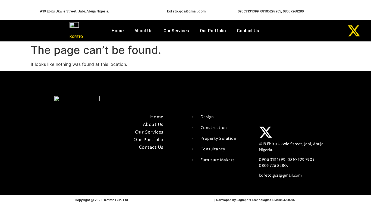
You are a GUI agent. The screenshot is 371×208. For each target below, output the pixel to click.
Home (118, 30)
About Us (143, 30)
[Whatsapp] (314, 31)
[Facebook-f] (265, 118)
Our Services (176, 30)
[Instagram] (334, 31)
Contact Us (248, 30)
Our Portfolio (213, 30)
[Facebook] (294, 31)
